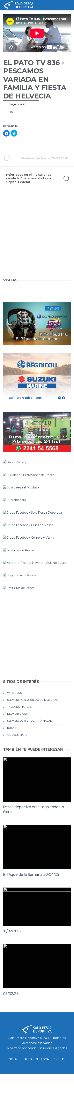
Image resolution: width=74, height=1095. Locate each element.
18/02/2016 (12, 931)
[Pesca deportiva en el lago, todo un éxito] (37, 779)
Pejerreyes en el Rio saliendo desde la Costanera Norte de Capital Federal (29, 178)
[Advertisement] (37, 240)
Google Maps (17, 734)
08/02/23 (10, 993)
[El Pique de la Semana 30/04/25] (37, 847)
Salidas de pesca (36, 1059)
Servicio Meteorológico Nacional (32, 699)
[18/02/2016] (37, 906)
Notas (13, 1059)
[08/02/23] (37, 966)
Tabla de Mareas (19, 706)
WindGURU (14, 692)
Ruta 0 (12, 727)
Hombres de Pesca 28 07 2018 (44, 158)
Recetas (59, 1059)
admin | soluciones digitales (47, 1048)
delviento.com (18, 713)
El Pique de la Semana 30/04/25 (31, 874)
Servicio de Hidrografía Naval (29, 720)
